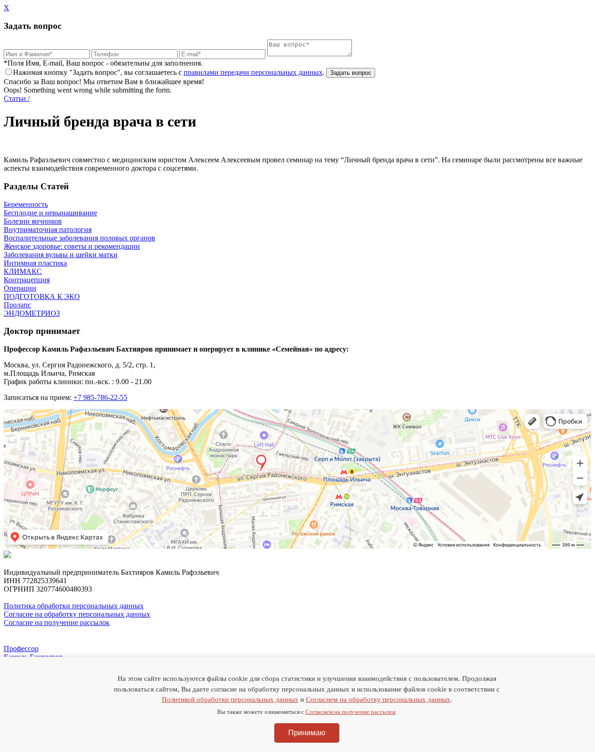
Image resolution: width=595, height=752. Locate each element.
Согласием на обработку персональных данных (378, 699)
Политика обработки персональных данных (74, 606)
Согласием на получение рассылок (350, 711)
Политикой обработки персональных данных (230, 699)
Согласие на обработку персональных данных (77, 614)
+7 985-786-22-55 (100, 397)
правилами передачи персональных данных (253, 72)
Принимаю (306, 733)
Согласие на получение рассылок (57, 622)
